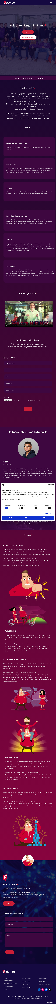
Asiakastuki (42, 981)
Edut (16, 78)
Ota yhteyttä (27, 32)
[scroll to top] (52, 1000)
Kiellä (10, 517)
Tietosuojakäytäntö (27, 987)
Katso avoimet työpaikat (27, 37)
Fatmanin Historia (26, 981)
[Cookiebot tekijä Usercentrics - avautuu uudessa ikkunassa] (48, 485)
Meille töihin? (25, 984)
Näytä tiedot (48, 513)
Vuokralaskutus (8, 986)
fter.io (5, 989)
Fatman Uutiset (26, 978)
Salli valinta (28, 517)
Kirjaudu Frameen (44, 984)
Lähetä (27, 409)
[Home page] (28, 971)
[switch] (21, 508)
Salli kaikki (45, 517)
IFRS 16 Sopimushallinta (10, 983)
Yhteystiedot (42, 978)
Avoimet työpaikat (28, 78)
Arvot (39, 78)
